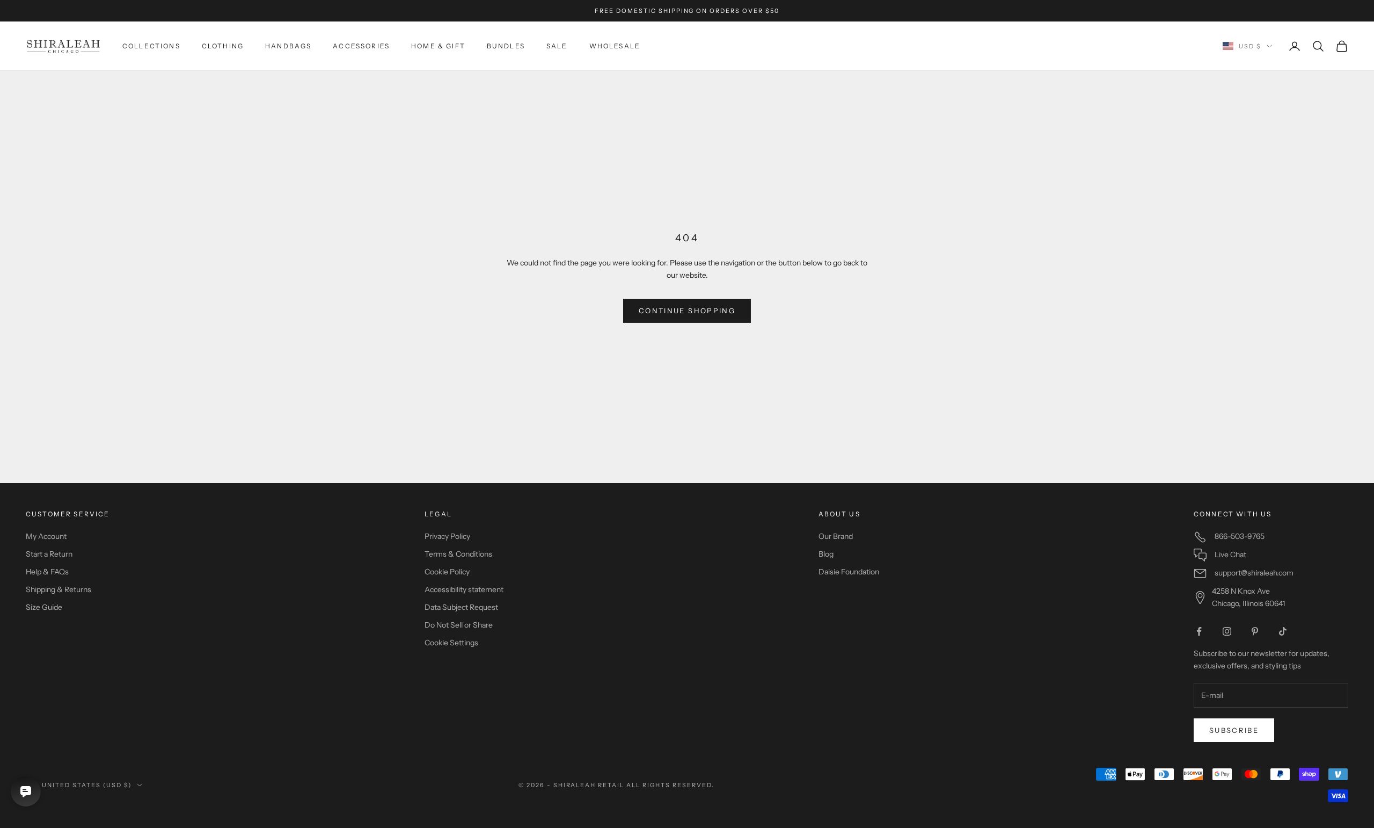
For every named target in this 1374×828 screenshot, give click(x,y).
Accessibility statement (464, 589)
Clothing (223, 46)
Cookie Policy (447, 572)
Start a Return (49, 554)
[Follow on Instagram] (1227, 631)
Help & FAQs (47, 572)
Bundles (506, 46)
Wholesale (614, 46)
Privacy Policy (447, 536)
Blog (826, 554)
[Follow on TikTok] (1282, 631)
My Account (46, 536)
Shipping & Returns (58, 589)
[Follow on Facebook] (1199, 631)
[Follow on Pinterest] (1254, 631)
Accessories (361, 46)
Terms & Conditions (458, 554)
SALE (557, 46)
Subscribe (1234, 730)
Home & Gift (438, 46)
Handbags (288, 46)
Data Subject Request (461, 607)
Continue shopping (687, 310)
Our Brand (835, 536)
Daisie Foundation (848, 572)
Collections (151, 46)
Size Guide (44, 607)
